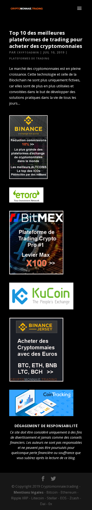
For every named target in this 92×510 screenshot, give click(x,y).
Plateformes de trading (29, 58)
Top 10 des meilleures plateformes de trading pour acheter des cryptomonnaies (45, 39)
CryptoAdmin (28, 52)
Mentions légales (28, 492)
